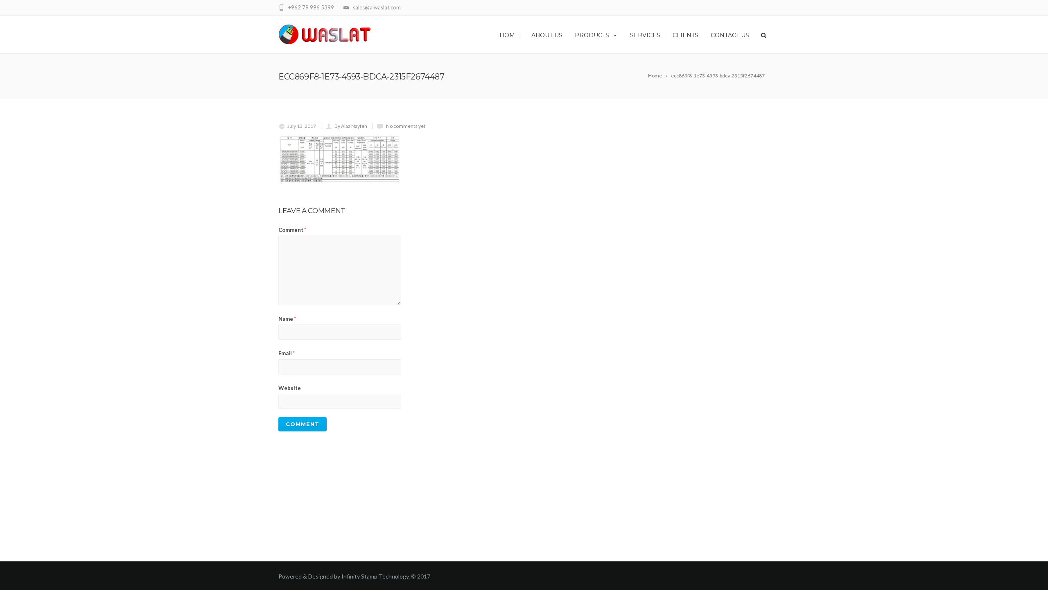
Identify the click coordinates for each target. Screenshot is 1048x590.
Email (286, 353)
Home (509, 35)
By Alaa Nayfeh (350, 126)
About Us (546, 35)
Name (287, 318)
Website (289, 388)
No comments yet (405, 126)
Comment (292, 230)
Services (645, 35)
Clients (685, 35)
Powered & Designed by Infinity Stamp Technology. (344, 576)
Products (592, 35)
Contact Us (730, 35)
